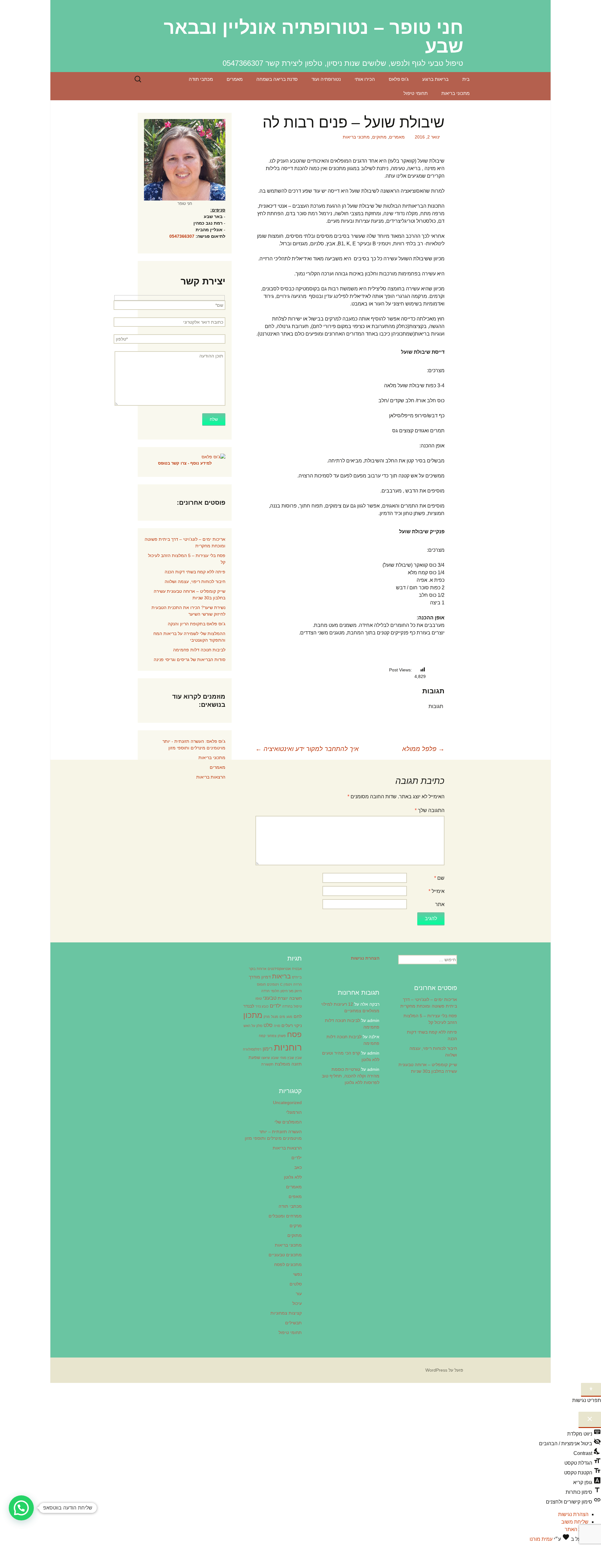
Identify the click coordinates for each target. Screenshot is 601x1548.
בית (466, 79)
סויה (277, 1026)
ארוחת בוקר (257, 969)
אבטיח (297, 969)
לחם (298, 1016)
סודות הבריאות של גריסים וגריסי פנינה (189, 659)
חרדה (265, 991)
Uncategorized (287, 1102)
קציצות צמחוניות (286, 1313)
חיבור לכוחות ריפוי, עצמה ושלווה (195, 581)
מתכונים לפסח (288, 1264)
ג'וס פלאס (398, 79)
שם (439, 878)
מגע (289, 1017)
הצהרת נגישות (573, 1514)
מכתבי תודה (201, 79)
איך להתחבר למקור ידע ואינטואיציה (307, 748)
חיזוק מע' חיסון (291, 991)
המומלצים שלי (288, 1121)
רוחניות (288, 1047)
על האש (249, 1026)
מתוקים (379, 136)
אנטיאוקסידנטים (279, 969)
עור (299, 1293)
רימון (268, 1048)
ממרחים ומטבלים (285, 1215)
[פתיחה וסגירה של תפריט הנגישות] (591, 1390)
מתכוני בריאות (455, 93)
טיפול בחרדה (292, 1006)
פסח (294, 1034)
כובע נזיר (262, 1006)
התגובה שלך (429, 810)
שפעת (254, 1057)
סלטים (296, 1283)
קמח (262, 1036)
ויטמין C (286, 984)
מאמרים (235, 79)
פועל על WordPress (444, 1370)
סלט (268, 1025)
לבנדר (248, 1006)
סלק (259, 1026)
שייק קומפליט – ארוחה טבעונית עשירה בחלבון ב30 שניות (189, 594)
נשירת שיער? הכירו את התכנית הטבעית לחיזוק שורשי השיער (188, 611)
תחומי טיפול (415, 93)
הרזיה (297, 984)
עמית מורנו (541, 1539)
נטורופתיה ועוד (326, 79)
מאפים (295, 1196)
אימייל (436, 891)
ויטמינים (273, 984)
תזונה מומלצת (288, 1063)
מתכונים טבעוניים (285, 1254)
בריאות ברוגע (435, 79)
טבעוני (269, 998)
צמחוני (271, 1036)
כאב (298, 1167)
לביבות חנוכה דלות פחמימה (199, 649)
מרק (267, 1017)
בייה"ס (297, 977)
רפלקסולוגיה (252, 1049)
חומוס (261, 984)
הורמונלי (294, 1112)
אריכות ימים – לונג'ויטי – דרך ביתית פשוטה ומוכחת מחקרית (185, 542)
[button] (21, 1507)
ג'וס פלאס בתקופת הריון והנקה (196, 623)
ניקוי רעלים (291, 1025)
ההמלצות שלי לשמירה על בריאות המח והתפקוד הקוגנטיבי (189, 637)
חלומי (275, 991)
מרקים (296, 1225)
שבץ (298, 1058)
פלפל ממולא (423, 748)
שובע (275, 1058)
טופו (258, 998)
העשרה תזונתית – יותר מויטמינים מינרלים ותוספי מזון (273, 1135)
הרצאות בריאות (210, 776)
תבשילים (293, 1322)
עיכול (297, 1303)
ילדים (275, 1006)
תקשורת (267, 1064)
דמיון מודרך (260, 976)
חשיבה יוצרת (290, 998)
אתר (439, 904)
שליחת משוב (574, 1522)
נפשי (297, 1274)
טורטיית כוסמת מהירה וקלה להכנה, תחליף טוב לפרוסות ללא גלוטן (350, 1076)
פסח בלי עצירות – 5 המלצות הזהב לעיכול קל (186, 559)
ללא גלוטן (293, 1177)
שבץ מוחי (287, 1058)
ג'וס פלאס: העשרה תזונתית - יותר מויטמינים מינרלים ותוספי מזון (193, 744)
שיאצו (265, 1058)
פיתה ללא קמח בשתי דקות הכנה (195, 571)
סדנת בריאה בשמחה (277, 79)
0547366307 (181, 236)
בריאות (281, 976)
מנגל (274, 1017)
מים (282, 1017)
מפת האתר (576, 1529)
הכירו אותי (365, 79)
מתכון (252, 1015)
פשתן (282, 1036)
